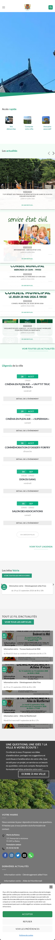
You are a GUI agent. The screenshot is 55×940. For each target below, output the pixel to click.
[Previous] (2, 590)
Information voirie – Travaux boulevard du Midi (22, 649)
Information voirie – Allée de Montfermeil (20, 716)
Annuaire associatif (47, 127)
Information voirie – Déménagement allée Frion (27, 586)
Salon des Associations (27, 511)
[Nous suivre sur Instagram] (12, 855)
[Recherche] (50, 7)
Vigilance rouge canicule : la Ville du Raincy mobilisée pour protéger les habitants (27, 329)
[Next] (53, 590)
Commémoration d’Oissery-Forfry (27, 447)
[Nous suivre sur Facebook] (5, 855)
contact (5, 829)
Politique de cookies (26, 935)
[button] (51, 887)
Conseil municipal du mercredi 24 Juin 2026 (28, 276)
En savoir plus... (27, 205)
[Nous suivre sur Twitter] (18, 855)
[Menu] (3, 7)
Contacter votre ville (29, 127)
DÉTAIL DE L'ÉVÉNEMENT (27, 399)
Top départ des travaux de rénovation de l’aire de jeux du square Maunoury (27, 195)
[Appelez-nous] (31, 855)
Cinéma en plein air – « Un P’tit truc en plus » (27, 386)
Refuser (27, 921)
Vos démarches (11, 127)
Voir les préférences (28, 929)
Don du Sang (27, 479)
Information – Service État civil (27, 250)
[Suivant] (53, 153)
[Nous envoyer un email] (24, 855)
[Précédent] (49, 153)
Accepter (27, 914)
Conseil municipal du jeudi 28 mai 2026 (27, 303)
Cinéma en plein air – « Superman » (27, 418)
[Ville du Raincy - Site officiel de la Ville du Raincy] (27, 7)
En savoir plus (28, 535)
